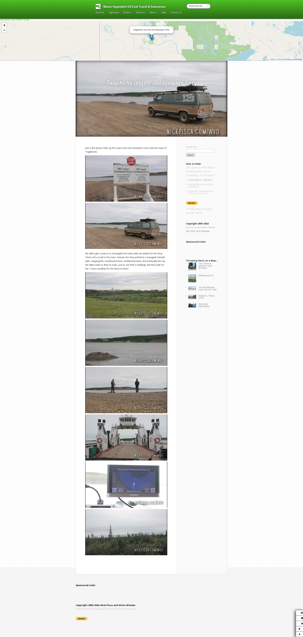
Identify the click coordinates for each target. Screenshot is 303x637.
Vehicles (141, 12)
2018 (89, 57)
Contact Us (176, 12)
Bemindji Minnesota (204, 305)
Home (82, 57)
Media (127, 12)
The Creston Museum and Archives (205, 265)
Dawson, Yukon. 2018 (207, 296)
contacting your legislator (200, 179)
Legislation (113, 12)
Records (100, 12)
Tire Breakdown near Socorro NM (207, 288)
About (153, 12)
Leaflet (272, 59)
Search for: (191, 146)
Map (164, 12)
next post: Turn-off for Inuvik (14, 19)
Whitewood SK (206, 275)
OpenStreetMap (285, 59)
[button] (152, 37)
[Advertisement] (113, 592)
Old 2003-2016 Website (198, 231)
